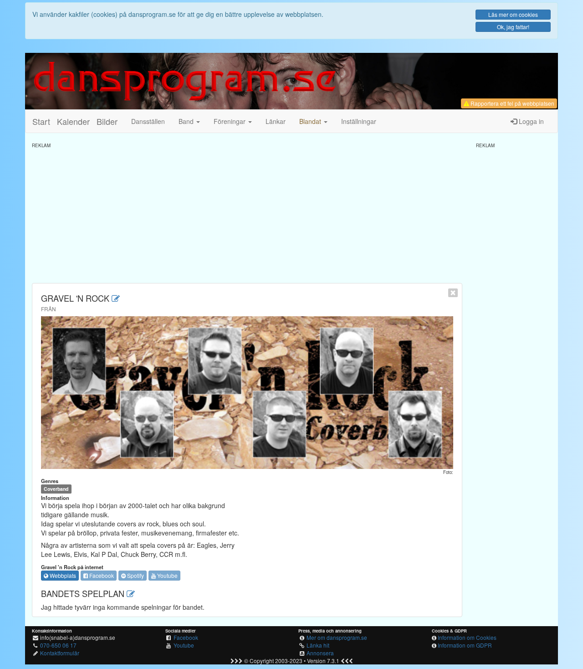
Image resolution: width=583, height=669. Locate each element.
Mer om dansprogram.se (337, 637)
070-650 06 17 (58, 645)
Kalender (73, 121)
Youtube (167, 575)
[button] (313, 121)
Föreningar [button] (230, 121)
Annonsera (320, 653)
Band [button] (187, 121)
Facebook (101, 575)
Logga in (530, 121)
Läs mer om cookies (513, 14)
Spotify (135, 575)
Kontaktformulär (59, 653)
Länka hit (318, 645)
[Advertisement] (247, 212)
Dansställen (148, 121)
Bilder (107, 121)
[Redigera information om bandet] (116, 298)
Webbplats (62, 575)
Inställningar (358, 121)
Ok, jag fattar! (513, 27)
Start (41, 121)
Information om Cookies (467, 637)
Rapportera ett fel (511, 103)
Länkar (276, 121)
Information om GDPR (465, 645)
